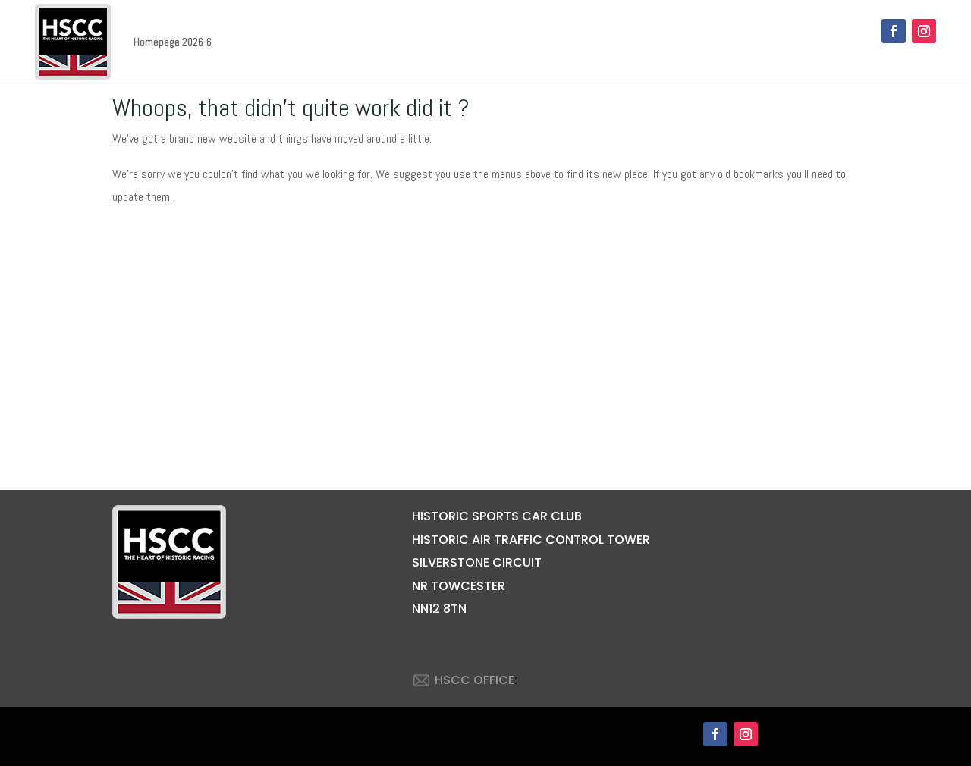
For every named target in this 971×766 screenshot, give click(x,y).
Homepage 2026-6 (173, 42)
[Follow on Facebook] (893, 31)
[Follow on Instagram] (924, 31)
